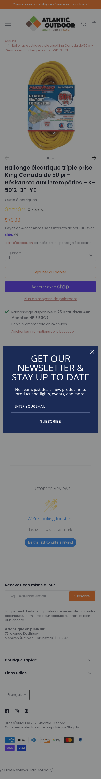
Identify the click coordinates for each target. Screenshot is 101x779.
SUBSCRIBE (50, 421)
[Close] (92, 351)
